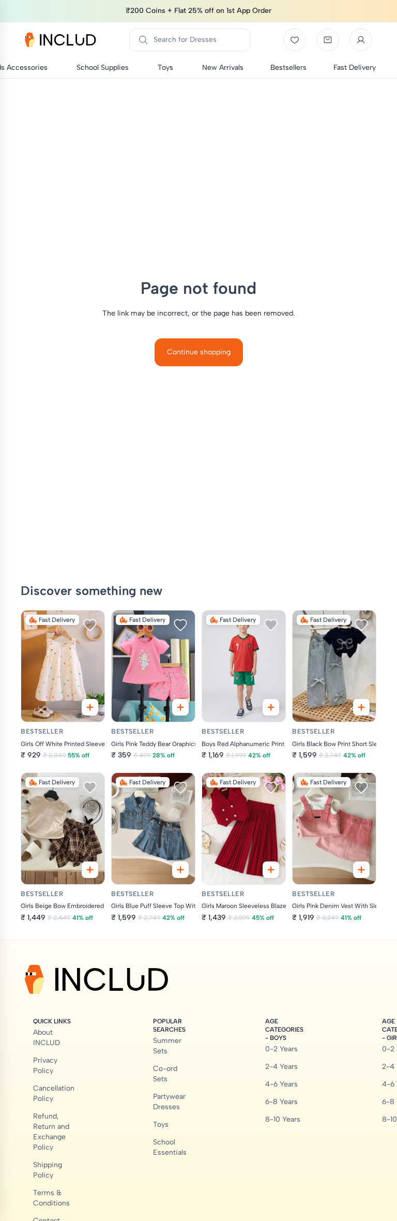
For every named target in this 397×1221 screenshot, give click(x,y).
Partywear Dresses (169, 1101)
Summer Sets (167, 1045)
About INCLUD (46, 1037)
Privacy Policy (45, 1065)
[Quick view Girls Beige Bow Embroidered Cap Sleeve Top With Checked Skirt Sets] (90, 869)
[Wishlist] (294, 39)
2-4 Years (281, 1066)
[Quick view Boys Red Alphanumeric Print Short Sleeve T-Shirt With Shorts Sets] (271, 707)
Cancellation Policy (53, 1093)
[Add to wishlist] (90, 625)
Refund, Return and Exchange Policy (51, 1132)
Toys (161, 1124)
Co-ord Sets (165, 1073)
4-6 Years (281, 1084)
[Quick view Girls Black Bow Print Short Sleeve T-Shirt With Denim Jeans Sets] (361, 707)
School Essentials (170, 1147)
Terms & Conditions (51, 1198)
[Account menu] (360, 39)
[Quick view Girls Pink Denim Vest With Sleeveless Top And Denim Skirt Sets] (361, 869)
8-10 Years (282, 1119)
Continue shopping (199, 352)
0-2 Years (281, 1049)
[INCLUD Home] (60, 40)
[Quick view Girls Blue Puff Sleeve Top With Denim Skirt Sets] (180, 869)
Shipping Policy (47, 1170)
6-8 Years (281, 1101)
